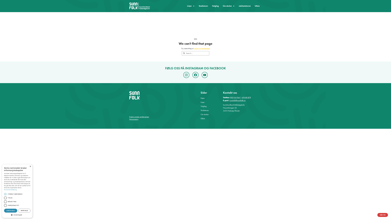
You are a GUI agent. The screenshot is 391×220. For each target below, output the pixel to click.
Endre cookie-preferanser (139, 117)
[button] (17, 215)
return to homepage (202, 48)
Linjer (189, 6)
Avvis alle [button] (24, 210)
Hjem (203, 98)
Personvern (133, 119)
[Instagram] (186, 75)
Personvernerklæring (10, 190)
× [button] (30, 166)
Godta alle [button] (11, 210)
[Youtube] (205, 75)
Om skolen (227, 6)
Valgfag (215, 6)
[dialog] (17, 191)
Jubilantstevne (245, 6)
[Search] (184, 53)
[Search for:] (195, 53)
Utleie (257, 6)
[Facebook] (195, 75)
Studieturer (203, 6)
